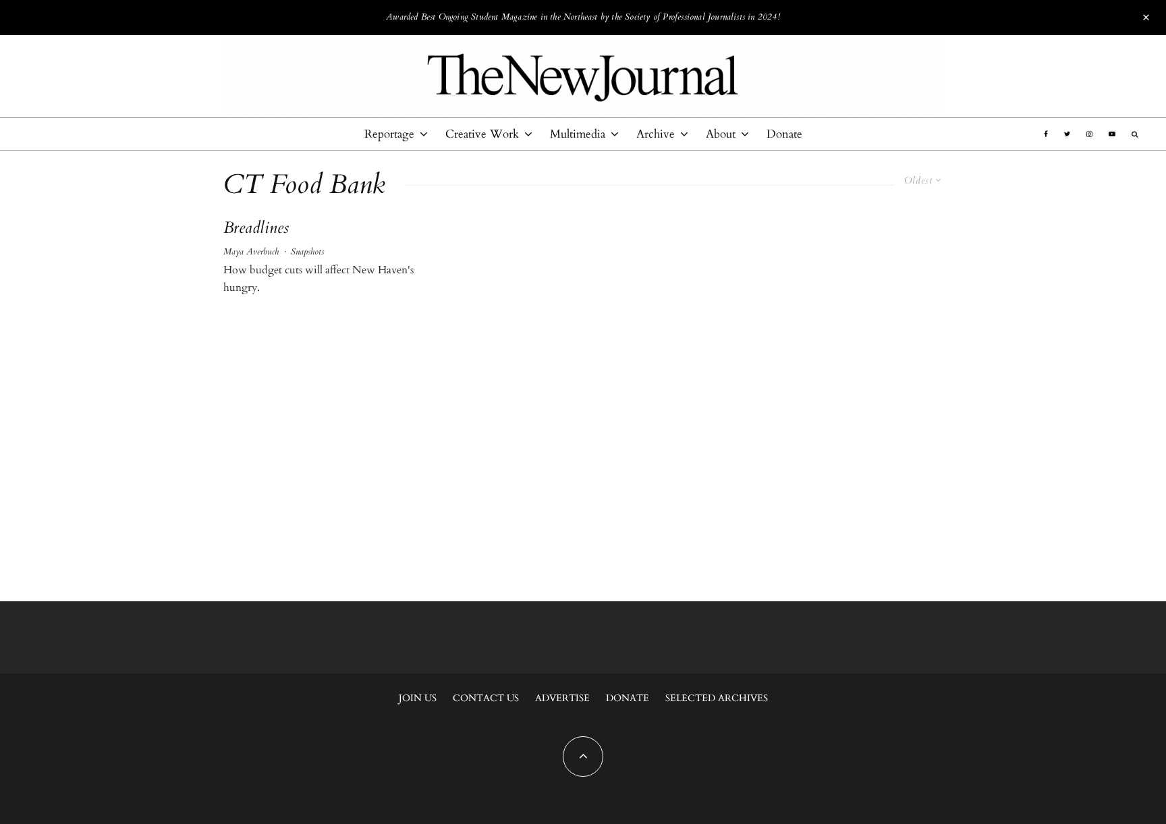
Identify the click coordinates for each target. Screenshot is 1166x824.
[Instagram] (1089, 134)
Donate (784, 134)
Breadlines (256, 228)
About (720, 134)
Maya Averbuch (251, 252)
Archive (655, 134)
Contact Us (486, 698)
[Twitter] (1067, 134)
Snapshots (307, 252)
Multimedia (577, 134)
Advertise (562, 698)
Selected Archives (716, 698)
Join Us (418, 698)
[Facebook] (1046, 134)
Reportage (389, 134)
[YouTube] (1112, 134)
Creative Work (482, 134)
